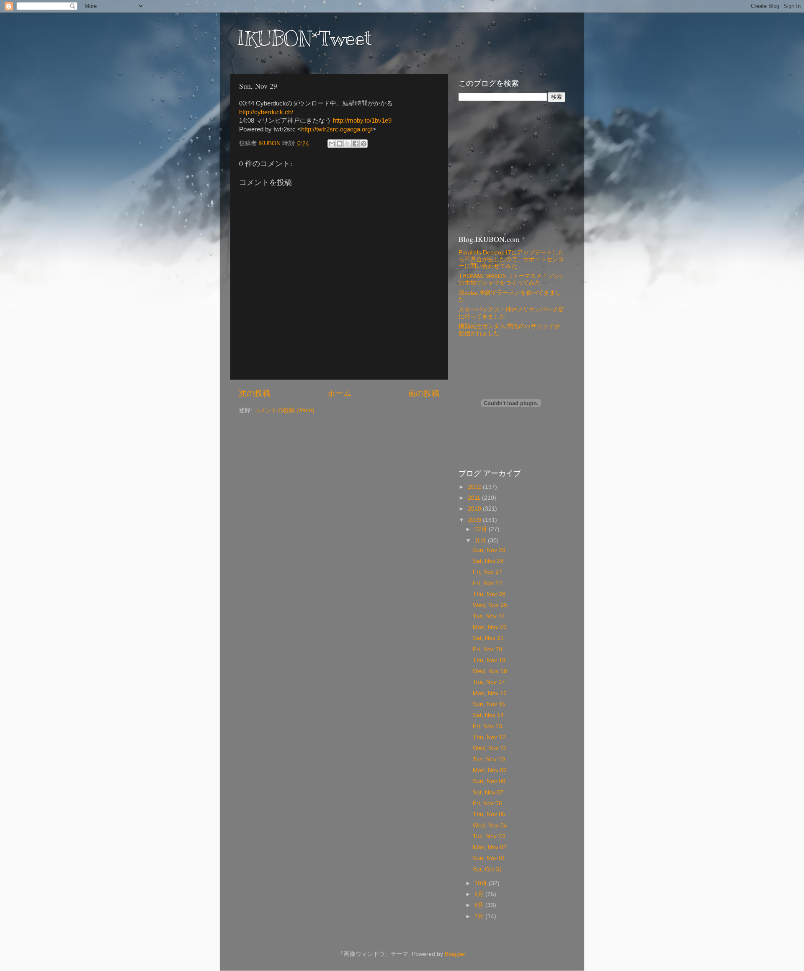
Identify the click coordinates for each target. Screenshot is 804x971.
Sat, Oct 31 (487, 869)
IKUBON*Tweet (304, 38)
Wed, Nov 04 (490, 825)
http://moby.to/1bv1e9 (362, 120)
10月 (481, 883)
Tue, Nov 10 (489, 759)
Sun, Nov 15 (489, 704)
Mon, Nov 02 (490, 847)
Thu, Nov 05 (489, 814)
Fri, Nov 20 (487, 649)
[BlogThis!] (339, 143)
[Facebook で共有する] (355, 143)
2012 (475, 487)
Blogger (455, 954)
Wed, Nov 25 (490, 605)
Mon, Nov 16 (490, 693)
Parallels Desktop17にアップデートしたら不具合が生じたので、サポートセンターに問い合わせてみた (511, 259)
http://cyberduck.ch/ (266, 112)
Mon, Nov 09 (490, 770)
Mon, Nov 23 (490, 627)
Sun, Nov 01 (489, 858)
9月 (479, 894)
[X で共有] (347, 143)
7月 (479, 916)
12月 (481, 529)
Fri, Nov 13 (487, 726)
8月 (479, 905)
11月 (481, 540)
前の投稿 (424, 393)
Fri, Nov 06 (487, 803)
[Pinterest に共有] (363, 143)
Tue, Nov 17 (489, 682)
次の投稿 (255, 393)
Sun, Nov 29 (489, 550)
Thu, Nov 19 (489, 660)
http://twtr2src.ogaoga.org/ (336, 129)
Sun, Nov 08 (489, 781)
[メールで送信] (331, 143)
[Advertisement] (511, 167)
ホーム (339, 393)
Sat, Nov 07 (488, 792)
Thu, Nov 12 (489, 737)
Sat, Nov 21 (488, 638)
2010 (475, 509)
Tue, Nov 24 (489, 616)
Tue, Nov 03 (489, 836)
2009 (475, 520)
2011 (475, 498)
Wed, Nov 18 (490, 671)
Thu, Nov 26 (489, 594)
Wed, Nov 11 (490, 748)
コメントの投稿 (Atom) (284, 410)
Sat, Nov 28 (488, 561)
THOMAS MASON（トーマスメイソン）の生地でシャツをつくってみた (512, 279)
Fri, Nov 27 (487, 572)
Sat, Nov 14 (488, 715)
